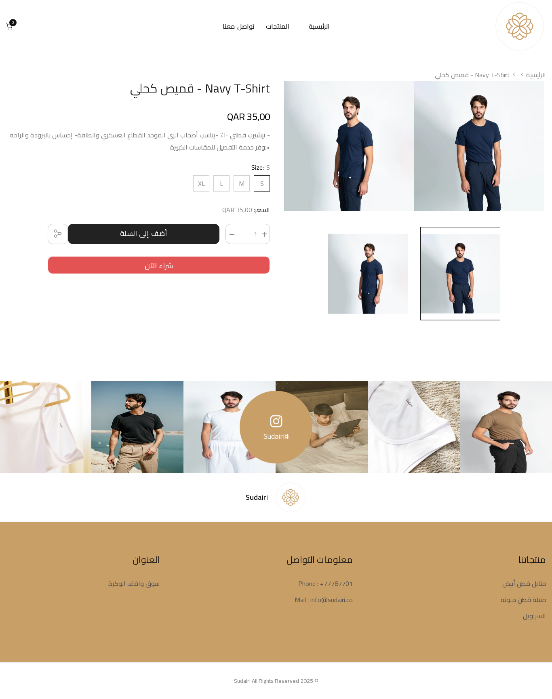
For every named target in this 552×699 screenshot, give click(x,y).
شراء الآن (159, 265)
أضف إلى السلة (143, 233)
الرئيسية (536, 75)
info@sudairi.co (331, 600)
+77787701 (336, 583)
